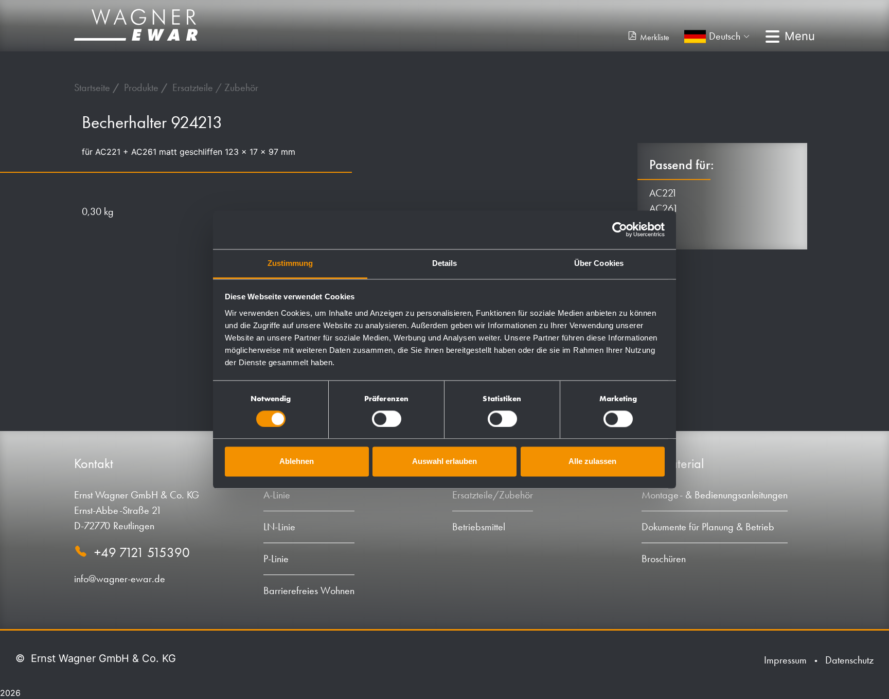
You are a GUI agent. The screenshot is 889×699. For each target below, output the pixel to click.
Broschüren (664, 558)
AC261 (663, 208)
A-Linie (276, 495)
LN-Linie (279, 527)
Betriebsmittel (478, 527)
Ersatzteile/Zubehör (492, 495)
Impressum (785, 660)
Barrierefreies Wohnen (308, 590)
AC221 (663, 193)
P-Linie (276, 558)
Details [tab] (444, 263)
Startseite (93, 87)
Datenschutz (849, 660)
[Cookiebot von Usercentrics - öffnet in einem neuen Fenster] (620, 229)
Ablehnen (296, 461)
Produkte (142, 87)
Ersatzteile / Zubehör (215, 87)
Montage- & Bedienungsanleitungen (715, 495)
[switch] (386, 418)
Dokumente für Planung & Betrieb (708, 527)
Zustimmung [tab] (290, 263)
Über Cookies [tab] (599, 263)
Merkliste (654, 37)
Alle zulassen (592, 461)
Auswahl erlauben (444, 461)
